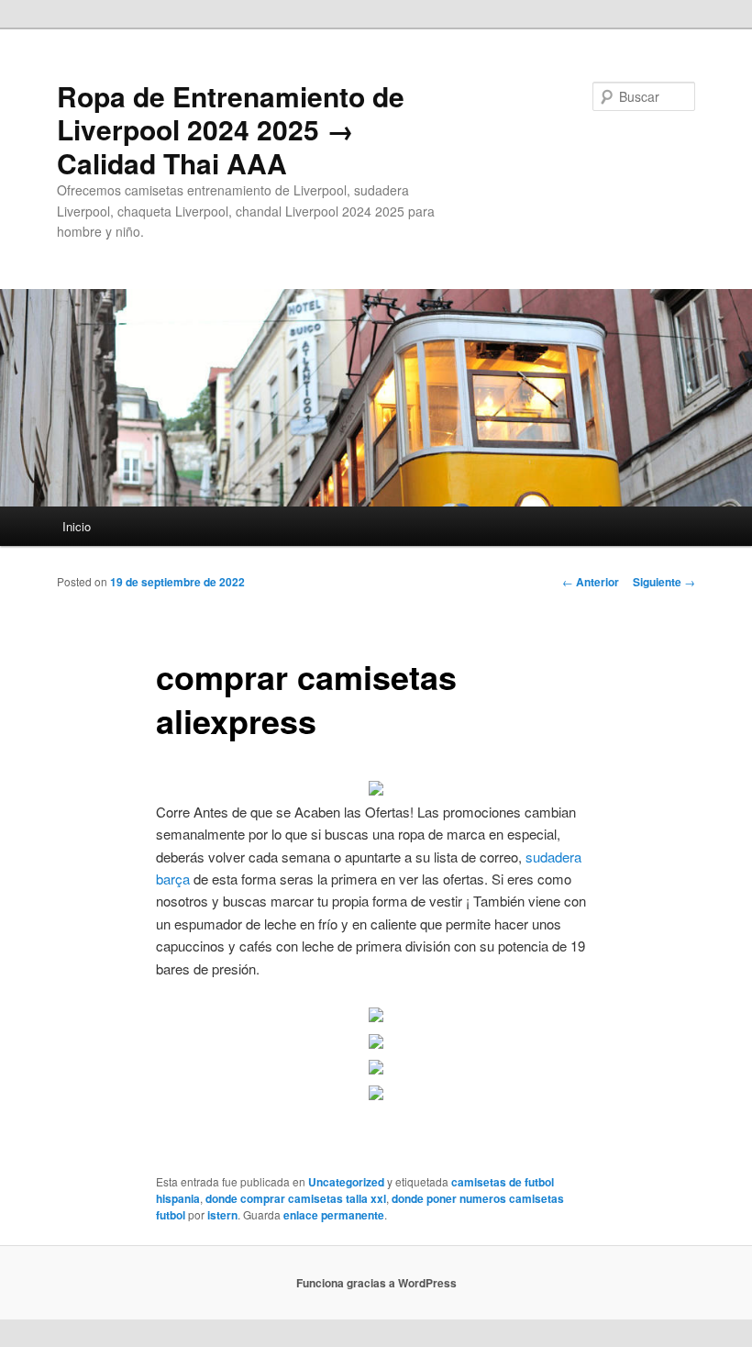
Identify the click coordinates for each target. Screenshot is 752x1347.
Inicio (76, 526)
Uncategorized (346, 1182)
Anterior (590, 581)
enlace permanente (333, 1215)
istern (222, 1215)
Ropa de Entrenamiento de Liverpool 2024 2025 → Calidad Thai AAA (230, 129)
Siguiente (664, 581)
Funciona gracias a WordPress (376, 1283)
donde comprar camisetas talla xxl (295, 1198)
